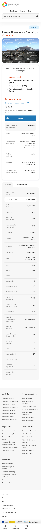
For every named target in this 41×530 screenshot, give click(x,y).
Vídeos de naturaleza (29, 406)
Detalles (7, 184)
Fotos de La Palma (8, 410)
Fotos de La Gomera (9, 413)
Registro (13, 11)
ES (6, 516)
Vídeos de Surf (27, 437)
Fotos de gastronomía (10, 447)
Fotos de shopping (8, 472)
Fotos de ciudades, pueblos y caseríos (8, 443)
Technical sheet (21, 184)
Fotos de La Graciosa (9, 420)
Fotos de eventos (8, 480)
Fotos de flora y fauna (9, 434)
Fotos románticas (8, 483)
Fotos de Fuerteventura (10, 407)
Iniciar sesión (25, 11)
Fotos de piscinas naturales (28, 402)
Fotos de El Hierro (8, 416)
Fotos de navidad (8, 464)
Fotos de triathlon (28, 450)
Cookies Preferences (9, 512)
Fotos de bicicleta (28, 453)
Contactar (5, 494)
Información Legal (8, 509)
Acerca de (5, 498)
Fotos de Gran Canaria (10, 401)
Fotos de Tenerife (8, 398)
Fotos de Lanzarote (8, 404)
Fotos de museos (8, 450)
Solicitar (20, 118)
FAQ (3, 502)
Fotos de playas (27, 398)
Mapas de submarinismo (30, 431)
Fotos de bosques (28, 418)
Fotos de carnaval (8, 431)
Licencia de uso (7, 505)
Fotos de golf (26, 434)
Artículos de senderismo (30, 409)
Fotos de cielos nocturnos (27, 413)
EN (3, 516)
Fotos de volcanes (28, 421)
